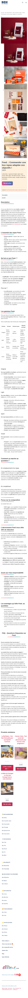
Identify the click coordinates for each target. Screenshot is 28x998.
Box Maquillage (5, 868)
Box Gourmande (5, 824)
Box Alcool (4, 848)
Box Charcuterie (5, 833)
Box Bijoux (4, 880)
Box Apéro (4, 817)
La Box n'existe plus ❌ (7, 767)
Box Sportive (5, 903)
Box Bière (4, 855)
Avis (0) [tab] (3, 197)
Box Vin (3, 852)
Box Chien (4, 912)
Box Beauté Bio (5, 865)
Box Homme (5, 929)
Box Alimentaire (8, 12)
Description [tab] (4, 195)
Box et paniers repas (17, 12)
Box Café (4, 842)
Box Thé (4, 845)
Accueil (2, 12)
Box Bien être (5, 897)
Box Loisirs (4, 900)
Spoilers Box (5, 950)
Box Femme (4, 925)
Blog (3, 953)
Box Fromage (5, 827)
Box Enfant (4, 932)
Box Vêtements (5, 877)
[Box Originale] (5, 2)
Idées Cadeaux (5, 940)
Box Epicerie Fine (6, 830)
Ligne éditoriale (5, 956)
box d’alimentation (16, 224)
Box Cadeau (4, 935)
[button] (22, 2)
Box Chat (4, 915)
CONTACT (15, 989)
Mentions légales (7, 988)
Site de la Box (7, 183)
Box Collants (5, 883)
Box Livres (4, 894)
